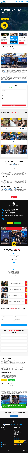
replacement (9, 189)
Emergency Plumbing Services (17, 432)
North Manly (8, 48)
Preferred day (2, 321)
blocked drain (10, 168)
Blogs (14, 435)
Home (2, 4)
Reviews (15, 436)
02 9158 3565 (5, 71)
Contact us (23, 5)
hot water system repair (5, 189)
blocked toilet (16, 188)
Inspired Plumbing (16, 429)
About (6, 4)
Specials (18, 5)
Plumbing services (12, 4)
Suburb (2, 98)
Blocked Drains (4, 5)
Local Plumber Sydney (16, 431)
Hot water (19, 4)
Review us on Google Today (14, 415)
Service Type (3, 101)
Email (2, 95)
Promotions (15, 433)
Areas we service (12, 5)
